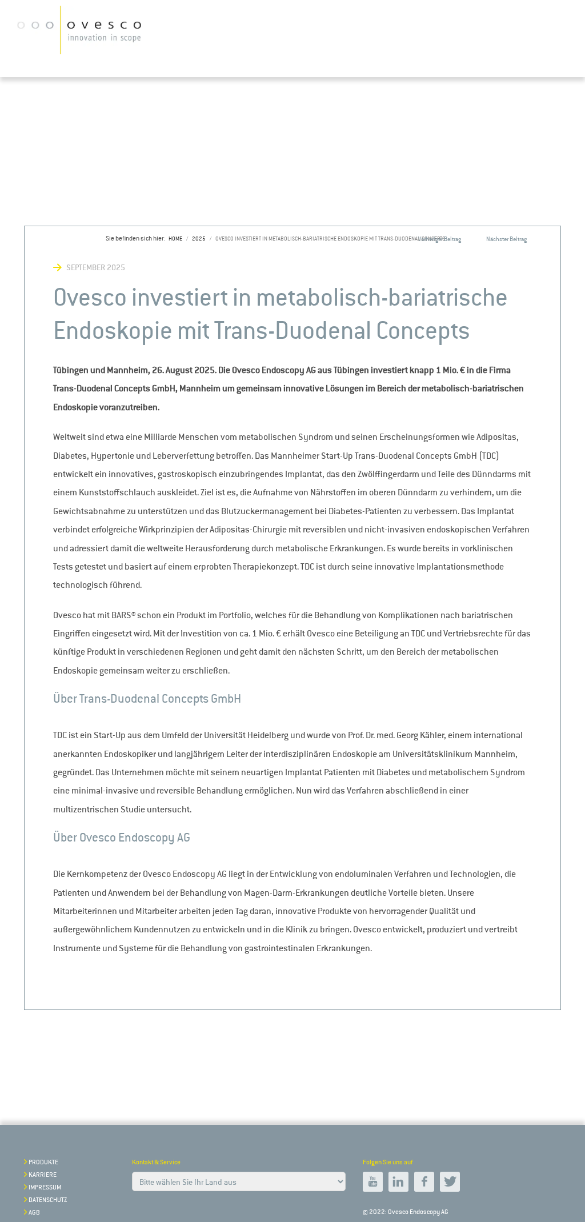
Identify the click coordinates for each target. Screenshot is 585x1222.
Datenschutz (48, 1200)
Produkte (43, 1162)
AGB (34, 1212)
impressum (45, 1187)
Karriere (43, 1175)
